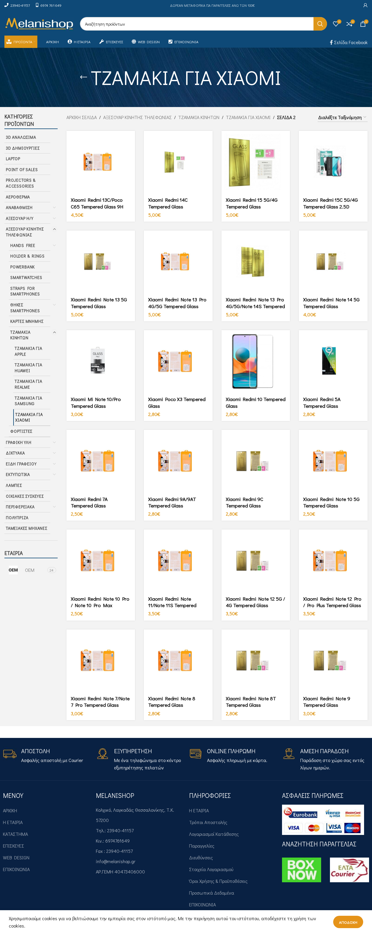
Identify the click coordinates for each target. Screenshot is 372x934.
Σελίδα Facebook (350, 42)
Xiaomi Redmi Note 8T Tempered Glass (251, 701)
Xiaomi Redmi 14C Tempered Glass (168, 203)
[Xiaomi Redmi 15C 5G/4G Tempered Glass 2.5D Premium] (333, 162)
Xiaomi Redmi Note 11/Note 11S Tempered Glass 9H (172, 605)
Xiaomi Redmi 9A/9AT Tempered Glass (172, 502)
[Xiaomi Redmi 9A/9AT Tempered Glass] (178, 461)
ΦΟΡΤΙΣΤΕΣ (21, 431)
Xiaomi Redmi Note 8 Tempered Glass (171, 701)
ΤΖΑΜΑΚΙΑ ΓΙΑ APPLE (28, 351)
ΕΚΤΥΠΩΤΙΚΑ (18, 474)
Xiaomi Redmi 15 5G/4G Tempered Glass (252, 203)
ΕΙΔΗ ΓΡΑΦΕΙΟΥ (21, 464)
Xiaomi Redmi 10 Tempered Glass (256, 402)
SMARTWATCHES (26, 277)
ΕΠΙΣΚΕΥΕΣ (13, 846)
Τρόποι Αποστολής (208, 822)
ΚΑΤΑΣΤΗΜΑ (15, 834)
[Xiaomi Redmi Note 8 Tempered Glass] (178, 660)
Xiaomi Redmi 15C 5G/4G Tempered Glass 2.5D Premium (330, 206)
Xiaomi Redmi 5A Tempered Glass (322, 402)
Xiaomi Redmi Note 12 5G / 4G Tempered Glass (255, 602)
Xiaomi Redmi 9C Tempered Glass (244, 502)
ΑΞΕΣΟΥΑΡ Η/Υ (20, 218)
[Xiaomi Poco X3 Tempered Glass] (178, 361)
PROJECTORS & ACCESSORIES (21, 183)
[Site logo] (39, 23)
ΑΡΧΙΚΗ (10, 810)
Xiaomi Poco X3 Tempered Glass (177, 402)
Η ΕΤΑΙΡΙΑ (13, 822)
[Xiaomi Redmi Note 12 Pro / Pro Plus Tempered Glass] (333, 560)
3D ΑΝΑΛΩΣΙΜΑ (21, 137)
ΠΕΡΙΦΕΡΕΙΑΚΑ (20, 506)
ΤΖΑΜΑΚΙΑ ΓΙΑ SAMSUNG (28, 401)
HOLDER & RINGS (27, 256)
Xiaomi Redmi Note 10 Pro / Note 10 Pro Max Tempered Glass (100, 605)
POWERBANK (22, 267)
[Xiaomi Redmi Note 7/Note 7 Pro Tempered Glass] (100, 660)
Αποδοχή (348, 922)
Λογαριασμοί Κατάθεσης (214, 834)
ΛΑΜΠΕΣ (14, 485)
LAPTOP (13, 158)
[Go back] (83, 77)
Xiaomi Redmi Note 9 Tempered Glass (326, 701)
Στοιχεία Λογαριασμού (211, 869)
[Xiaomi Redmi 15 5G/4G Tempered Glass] (255, 162)
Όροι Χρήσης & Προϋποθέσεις (218, 881)
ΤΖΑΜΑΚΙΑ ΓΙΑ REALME (28, 384)
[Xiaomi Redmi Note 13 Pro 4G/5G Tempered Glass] (178, 261)
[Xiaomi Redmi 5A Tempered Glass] (333, 361)
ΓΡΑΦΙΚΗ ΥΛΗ (18, 442)
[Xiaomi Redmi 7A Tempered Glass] (100, 461)
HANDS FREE (22, 245)
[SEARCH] (320, 24)
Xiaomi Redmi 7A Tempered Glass (89, 502)
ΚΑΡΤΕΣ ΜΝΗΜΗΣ (27, 321)
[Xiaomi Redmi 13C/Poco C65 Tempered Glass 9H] (100, 162)
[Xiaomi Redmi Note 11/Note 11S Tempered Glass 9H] (178, 560)
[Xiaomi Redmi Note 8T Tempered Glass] (255, 660)
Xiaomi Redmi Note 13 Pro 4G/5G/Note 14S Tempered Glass (255, 306)
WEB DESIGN (16, 857)
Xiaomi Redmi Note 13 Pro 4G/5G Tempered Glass (177, 302)
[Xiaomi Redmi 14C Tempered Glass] (178, 162)
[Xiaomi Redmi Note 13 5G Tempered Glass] (100, 261)
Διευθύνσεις (201, 857)
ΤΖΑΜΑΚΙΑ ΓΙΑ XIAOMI (29, 417)
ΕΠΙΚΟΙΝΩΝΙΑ (16, 869)
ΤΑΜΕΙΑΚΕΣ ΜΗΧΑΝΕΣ (26, 528)
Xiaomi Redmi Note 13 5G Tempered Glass (99, 302)
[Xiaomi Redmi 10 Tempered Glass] (255, 361)
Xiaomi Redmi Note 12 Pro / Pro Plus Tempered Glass (332, 602)
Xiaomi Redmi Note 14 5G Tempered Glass (331, 302)
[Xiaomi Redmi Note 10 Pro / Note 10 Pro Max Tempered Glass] (100, 560)
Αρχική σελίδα (81, 117)
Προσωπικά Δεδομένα (211, 893)
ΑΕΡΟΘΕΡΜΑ (18, 197)
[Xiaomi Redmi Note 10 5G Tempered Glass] (333, 461)
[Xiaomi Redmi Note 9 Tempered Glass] (333, 660)
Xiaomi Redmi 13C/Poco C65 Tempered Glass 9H (97, 203)
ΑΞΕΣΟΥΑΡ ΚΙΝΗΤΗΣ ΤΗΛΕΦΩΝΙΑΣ (25, 232)
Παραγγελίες (201, 846)
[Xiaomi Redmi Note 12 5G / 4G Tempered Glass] (255, 560)
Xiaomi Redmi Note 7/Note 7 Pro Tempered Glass (100, 701)
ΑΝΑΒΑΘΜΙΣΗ (19, 207)
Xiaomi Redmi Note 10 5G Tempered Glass (331, 502)
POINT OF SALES (22, 169)
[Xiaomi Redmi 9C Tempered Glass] (255, 461)
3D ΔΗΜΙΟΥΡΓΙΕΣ (22, 148)
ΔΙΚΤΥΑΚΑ (15, 453)
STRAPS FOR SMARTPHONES (25, 291)
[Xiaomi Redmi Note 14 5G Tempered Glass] (333, 261)
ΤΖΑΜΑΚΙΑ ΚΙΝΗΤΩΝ (20, 335)
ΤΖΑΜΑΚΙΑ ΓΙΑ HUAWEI (28, 367)
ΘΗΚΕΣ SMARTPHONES (25, 307)
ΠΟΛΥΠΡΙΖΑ (17, 517)
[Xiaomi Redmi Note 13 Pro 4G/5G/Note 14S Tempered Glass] (255, 261)
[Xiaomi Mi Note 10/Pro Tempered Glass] (100, 361)
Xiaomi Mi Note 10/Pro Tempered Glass (96, 402)
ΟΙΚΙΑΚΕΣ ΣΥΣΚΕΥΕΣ (25, 496)
